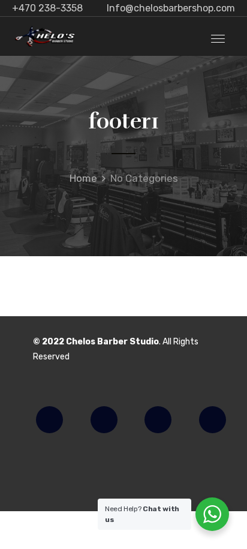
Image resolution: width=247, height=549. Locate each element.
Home (83, 178)
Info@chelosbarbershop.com (171, 8)
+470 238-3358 (47, 8)
